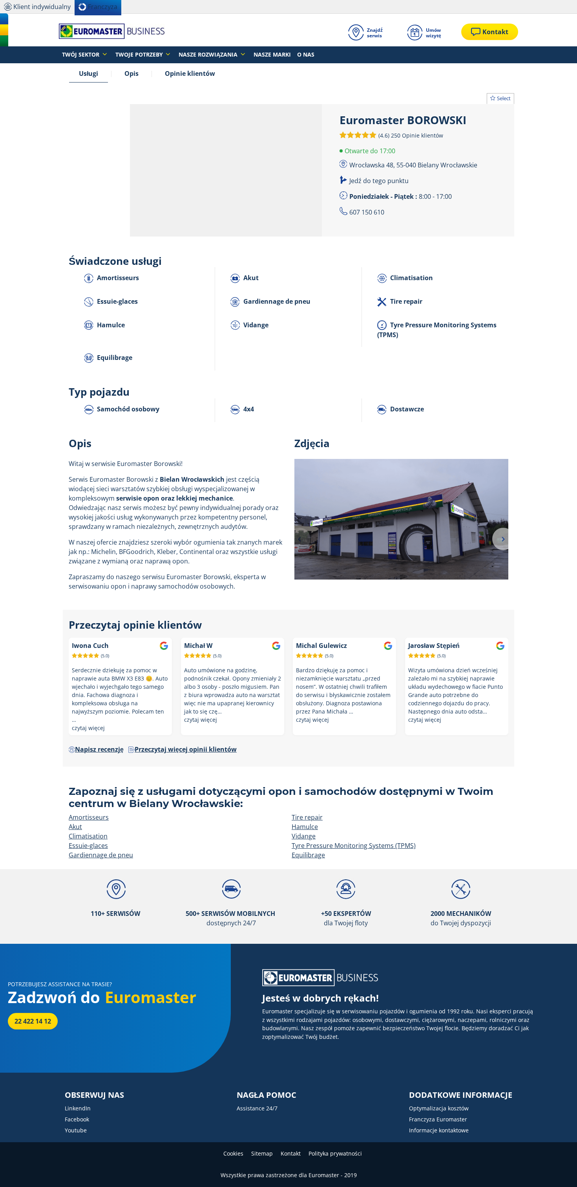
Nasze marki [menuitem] (272, 54)
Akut (250, 277)
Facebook (77, 1119)
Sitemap (262, 1153)
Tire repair (405, 301)
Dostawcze (406, 409)
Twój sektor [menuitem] (81, 54)
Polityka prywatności (335, 1153)
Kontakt (291, 1153)
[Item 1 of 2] (401, 539)
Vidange (255, 325)
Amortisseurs (117, 277)
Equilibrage (113, 357)
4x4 (248, 409)
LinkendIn (78, 1108)
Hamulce (110, 325)
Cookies (233, 1153)
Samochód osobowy (127, 409)
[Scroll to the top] (556, 1170)
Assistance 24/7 (257, 1108)
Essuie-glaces (116, 301)
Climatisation (411, 277)
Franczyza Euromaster (438, 1119)
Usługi (88, 73)
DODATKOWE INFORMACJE (460, 1095)
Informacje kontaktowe (439, 1130)
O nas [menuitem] (305, 54)
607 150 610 (366, 212)
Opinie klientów (190, 73)
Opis (131, 73)
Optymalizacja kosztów (439, 1108)
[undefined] (299, 539)
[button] (410, 135)
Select (504, 98)
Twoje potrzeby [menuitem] (139, 54)
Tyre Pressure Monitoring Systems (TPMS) (437, 330)
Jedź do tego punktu (379, 180)
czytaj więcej (88, 728)
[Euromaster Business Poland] (112, 31)
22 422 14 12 (33, 1021)
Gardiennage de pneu (276, 301)
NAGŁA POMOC (266, 1095)
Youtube (76, 1130)
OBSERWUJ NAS (94, 1095)
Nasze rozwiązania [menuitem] (209, 54)
